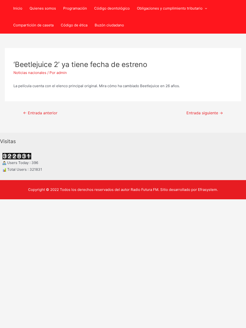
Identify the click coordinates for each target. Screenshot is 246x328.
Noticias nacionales (29, 72)
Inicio (17, 8)
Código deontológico (112, 8)
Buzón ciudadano (109, 25)
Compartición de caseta (33, 25)
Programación (75, 8)
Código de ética (74, 25)
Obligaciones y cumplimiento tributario (170, 8)
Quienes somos (43, 8)
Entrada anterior (40, 113)
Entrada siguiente (204, 113)
